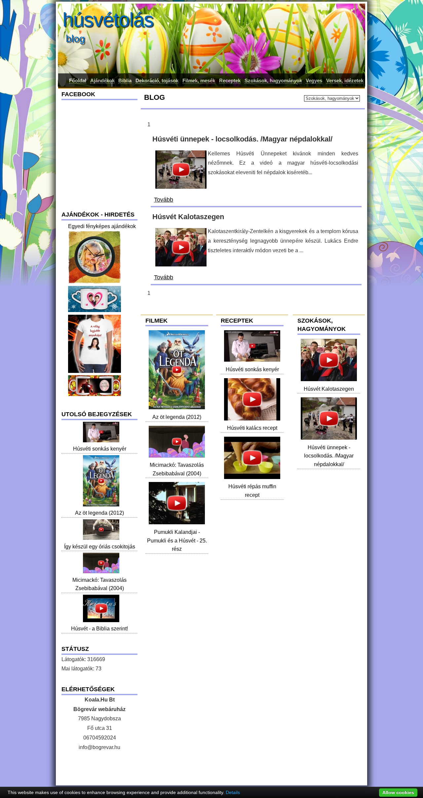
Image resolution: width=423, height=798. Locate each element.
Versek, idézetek (345, 80)
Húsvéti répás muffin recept (252, 491)
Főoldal (77, 80)
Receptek (230, 80)
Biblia (125, 80)
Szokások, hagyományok (273, 80)
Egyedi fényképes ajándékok (102, 226)
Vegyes (314, 80)
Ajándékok (102, 80)
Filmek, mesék (198, 80)
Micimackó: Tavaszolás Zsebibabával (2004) (177, 469)
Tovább (163, 199)
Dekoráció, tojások (156, 80)
